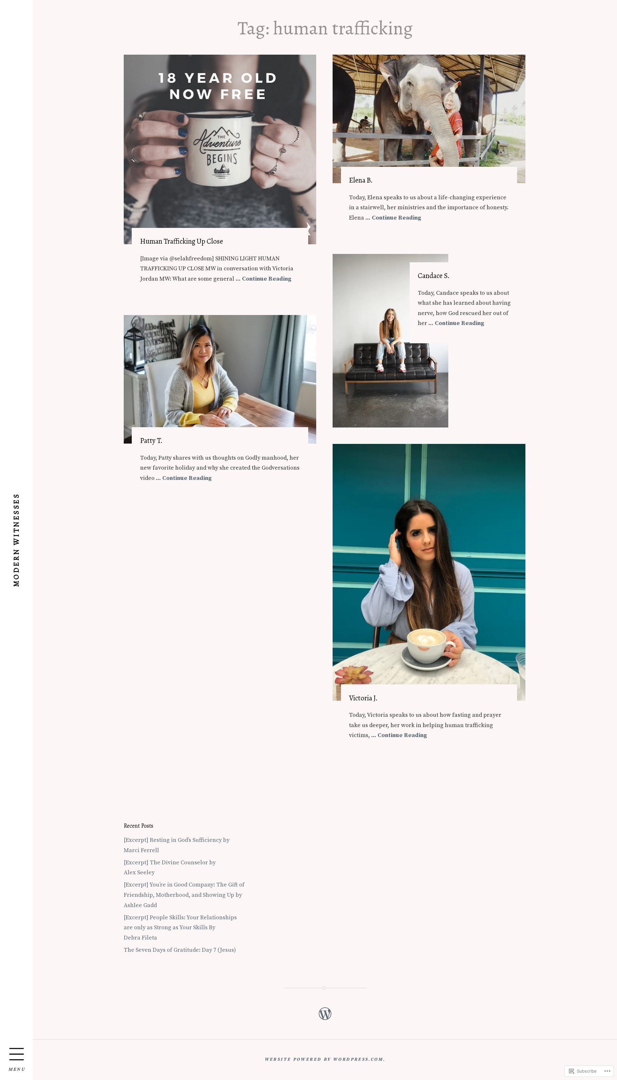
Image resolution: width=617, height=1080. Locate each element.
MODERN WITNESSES (16, 540)
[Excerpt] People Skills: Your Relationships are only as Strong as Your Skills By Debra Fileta (180, 927)
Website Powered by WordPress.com (323, 1059)
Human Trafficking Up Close (181, 241)
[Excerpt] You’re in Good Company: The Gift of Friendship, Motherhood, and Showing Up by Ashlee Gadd (184, 895)
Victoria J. (363, 698)
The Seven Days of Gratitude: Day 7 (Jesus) (180, 950)
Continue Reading (266, 279)
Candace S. (434, 276)
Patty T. (151, 441)
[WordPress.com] (324, 1013)
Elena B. (361, 180)
